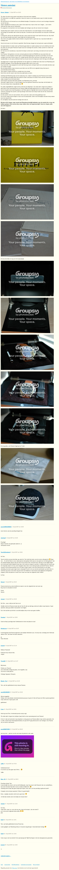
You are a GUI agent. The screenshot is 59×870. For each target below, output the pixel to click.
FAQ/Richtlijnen (15, 864)
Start (2, 864)
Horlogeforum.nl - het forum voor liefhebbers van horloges (15, 1)
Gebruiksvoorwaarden (26, 864)
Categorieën (7, 864)
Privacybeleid (36, 864)
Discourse (14, 868)
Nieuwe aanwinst (8, 5)
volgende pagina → (6, 856)
